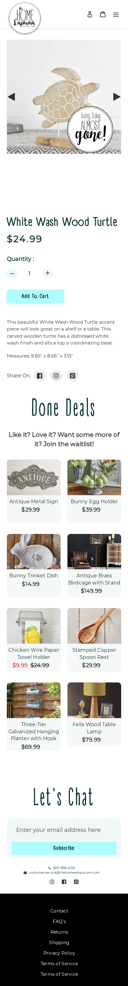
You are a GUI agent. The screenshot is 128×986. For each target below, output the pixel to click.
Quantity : (20, 259)
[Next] (116, 97)
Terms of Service (59, 963)
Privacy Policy (59, 953)
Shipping (59, 942)
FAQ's (59, 921)
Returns (59, 932)
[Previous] (11, 97)
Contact (59, 911)
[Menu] (115, 14)
